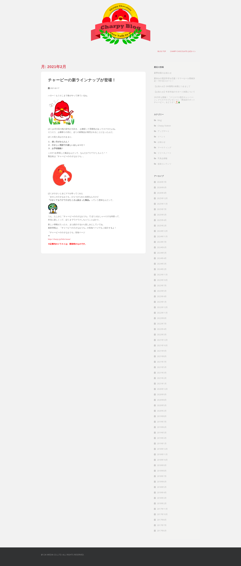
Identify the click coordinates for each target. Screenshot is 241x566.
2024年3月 (162, 263)
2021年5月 (162, 367)
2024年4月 (162, 258)
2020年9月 (162, 394)
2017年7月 (162, 525)
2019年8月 (162, 416)
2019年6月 (162, 427)
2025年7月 (162, 209)
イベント (161, 136)
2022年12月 (162, 307)
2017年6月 (162, 530)
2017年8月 (162, 519)
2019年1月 (162, 443)
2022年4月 (162, 329)
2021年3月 (162, 372)
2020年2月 (162, 410)
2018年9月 (162, 465)
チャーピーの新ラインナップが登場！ (82, 80)
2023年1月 (162, 301)
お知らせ (161, 142)
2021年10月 (162, 345)
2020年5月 (162, 405)
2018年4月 (162, 492)
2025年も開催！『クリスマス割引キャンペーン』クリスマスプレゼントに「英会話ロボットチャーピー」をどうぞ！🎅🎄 (174, 100)
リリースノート (164, 153)
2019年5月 (162, 432)
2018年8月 (162, 470)
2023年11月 (162, 274)
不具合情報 (162, 158)
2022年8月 (162, 318)
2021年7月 (162, 361)
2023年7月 (162, 285)
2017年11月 (162, 508)
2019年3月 (162, 438)
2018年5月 (162, 487)
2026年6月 (162, 187)
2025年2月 (162, 225)
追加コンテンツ (164, 163)
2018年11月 (162, 454)
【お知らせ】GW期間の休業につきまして (172, 86)
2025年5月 (162, 214)
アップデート (163, 131)
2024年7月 (162, 242)
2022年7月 (162, 323)
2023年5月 (162, 291)
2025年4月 (162, 220)
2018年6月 (162, 481)
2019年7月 (162, 421)
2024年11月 (162, 236)
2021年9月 (162, 350)
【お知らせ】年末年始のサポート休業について (174, 91)
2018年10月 (162, 459)
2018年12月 (162, 449)
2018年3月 (162, 498)
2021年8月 (162, 356)
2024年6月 (162, 247)
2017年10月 (162, 514)
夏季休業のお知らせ (163, 73)
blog (160, 120)
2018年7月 (162, 476)
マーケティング (164, 147)
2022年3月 (162, 334)
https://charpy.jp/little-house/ (59, 239)
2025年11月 (162, 203)
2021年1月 (162, 383)
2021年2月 (162, 378)
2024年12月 (162, 231)
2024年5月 (162, 252)
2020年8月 (162, 400)
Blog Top (162, 51)
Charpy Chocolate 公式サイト (183, 51)
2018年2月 (162, 503)
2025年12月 (162, 198)
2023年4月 (162, 296)
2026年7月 (162, 182)
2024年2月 (162, 269)
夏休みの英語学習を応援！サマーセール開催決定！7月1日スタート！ (174, 79)
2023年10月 (162, 280)
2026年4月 (162, 193)
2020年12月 (162, 389)
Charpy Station (164, 125)
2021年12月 (162, 340)
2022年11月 (162, 312)
